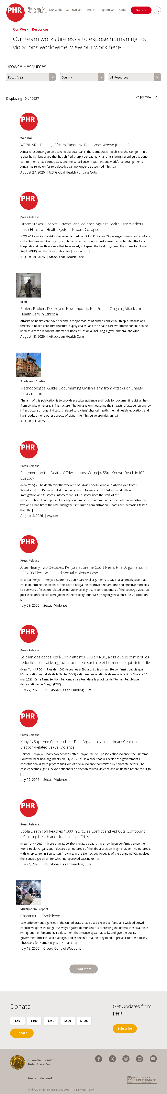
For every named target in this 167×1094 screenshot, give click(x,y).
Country (67, 77)
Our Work (20, 29)
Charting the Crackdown (40, 915)
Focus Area (15, 77)
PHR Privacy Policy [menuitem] (83, 1090)
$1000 (84, 1021)
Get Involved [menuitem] (74, 10)
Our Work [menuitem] (55, 10)
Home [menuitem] (32, 1078)
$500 (67, 1021)
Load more (83, 969)
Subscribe (125, 1028)
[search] (157, 10)
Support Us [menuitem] (107, 10)
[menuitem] (98, 1058)
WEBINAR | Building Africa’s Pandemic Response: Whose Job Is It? (74, 144)
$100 (34, 1021)
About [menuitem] (123, 10)
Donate (141, 10)
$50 (17, 1021)
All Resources (119, 77)
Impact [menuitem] (91, 10)
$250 (51, 1021)
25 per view (143, 97)
